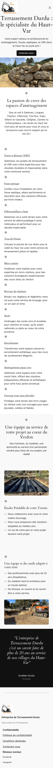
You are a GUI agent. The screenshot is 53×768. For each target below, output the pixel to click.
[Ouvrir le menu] (49, 7)
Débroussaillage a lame (16, 211)
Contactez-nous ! (26, 53)
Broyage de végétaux (15, 291)
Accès (7, 315)
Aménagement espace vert (17, 367)
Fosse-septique (11, 183)
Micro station (11, 263)
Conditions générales (14, 741)
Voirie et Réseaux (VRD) (17, 155)
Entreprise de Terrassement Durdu (21, 717)
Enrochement (11, 343)
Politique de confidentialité (17, 735)
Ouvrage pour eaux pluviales (19, 395)
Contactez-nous (11, 746)
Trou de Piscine (12, 239)
